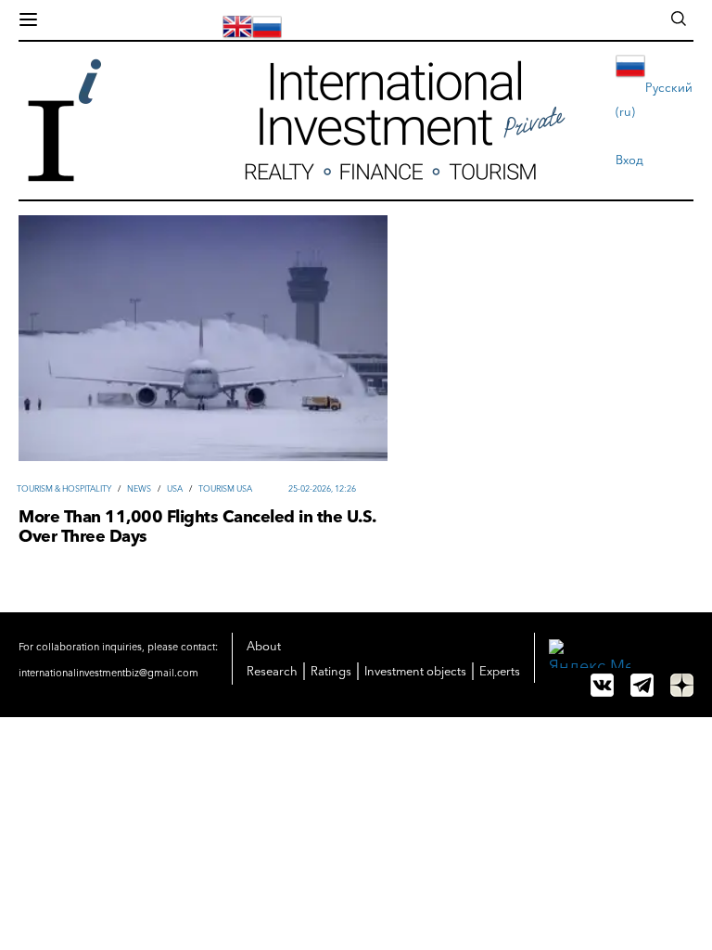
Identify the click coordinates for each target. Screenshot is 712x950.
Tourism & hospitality (64, 488)
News (139, 488)
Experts (499, 670)
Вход (629, 159)
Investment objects (415, 670)
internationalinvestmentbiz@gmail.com (108, 672)
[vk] (602, 685)
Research (272, 670)
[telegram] (642, 685)
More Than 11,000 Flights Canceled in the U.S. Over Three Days (197, 526)
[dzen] (681, 685)
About (264, 645)
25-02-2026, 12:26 (322, 488)
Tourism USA (225, 488)
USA (175, 488)
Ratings (331, 670)
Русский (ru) (654, 99)
